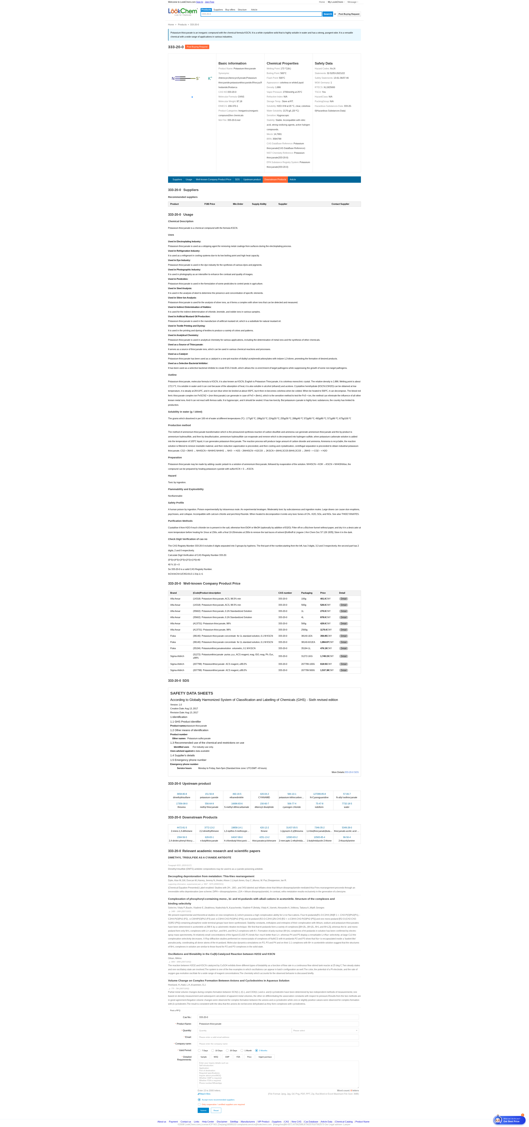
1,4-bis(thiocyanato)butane (320, 829)
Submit (203, 1110)
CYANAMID (264, 796)
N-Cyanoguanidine (319, 796)
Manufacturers (248, 1122)
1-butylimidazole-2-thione (319, 839)
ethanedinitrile (237, 796)
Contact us (186, 1122)
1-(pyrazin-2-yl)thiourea (292, 829)
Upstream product (252, 179)
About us (161, 1122)
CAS (286, 1122)
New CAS (296, 1122)
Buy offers (230, 10)
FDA (238, 1057)
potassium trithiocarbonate (292, 796)
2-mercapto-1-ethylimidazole (293, 839)
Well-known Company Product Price (213, 179)
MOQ (216, 1057)
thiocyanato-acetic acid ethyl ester (351, 829)
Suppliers (218, 10)
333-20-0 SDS (352, 772)
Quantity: (187, 1030)
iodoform (319, 805)
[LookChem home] (183, 12)
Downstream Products (275, 179)
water (347, 805)
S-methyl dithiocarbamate (237, 805)
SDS (237, 179)
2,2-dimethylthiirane (209, 829)
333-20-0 (232, 92)
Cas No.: (187, 1017)
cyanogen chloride (292, 805)
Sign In (199, 2)
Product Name (362, 1122)
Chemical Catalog (344, 1122)
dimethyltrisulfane (182, 796)
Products (206, 10)
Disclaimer (222, 1122)
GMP (227, 1057)
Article (254, 10)
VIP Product (263, 1122)
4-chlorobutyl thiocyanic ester (238, 839)
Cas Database (311, 1122)
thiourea (181, 805)
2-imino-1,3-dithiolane (182, 829)
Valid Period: (185, 1050)
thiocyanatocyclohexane (264, 839)
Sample (204, 1057)
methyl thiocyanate (209, 805)
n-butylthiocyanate (209, 839)
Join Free (209, 2)
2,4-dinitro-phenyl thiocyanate (183, 839)
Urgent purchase (265, 1057)
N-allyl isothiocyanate (347, 796)
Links (196, 1122)
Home (322, 2)
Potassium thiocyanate (245, 68)
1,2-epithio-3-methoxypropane (239, 829)
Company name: (183, 1044)
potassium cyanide (209, 796)
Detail (344, 599)
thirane (264, 829)
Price (249, 1057)
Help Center (208, 1122)
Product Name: (184, 1024)
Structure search (242, 10)
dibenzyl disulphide (264, 805)
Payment (173, 1122)
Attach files (205, 1094)
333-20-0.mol (233, 120)
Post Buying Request (197, 47)
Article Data (326, 1122)
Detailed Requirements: (184, 1058)
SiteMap (234, 1122)
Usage (189, 179)
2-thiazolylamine (347, 839)
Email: (188, 1037)
